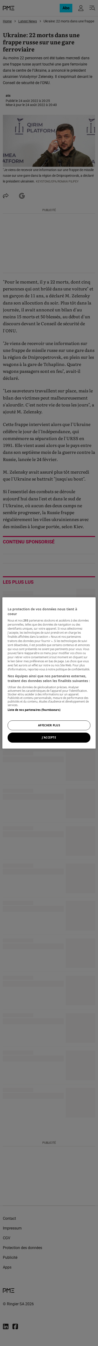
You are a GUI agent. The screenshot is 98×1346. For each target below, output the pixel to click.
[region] (48, 673)
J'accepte (49, 737)
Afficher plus (49, 725)
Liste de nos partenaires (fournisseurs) (34, 710)
